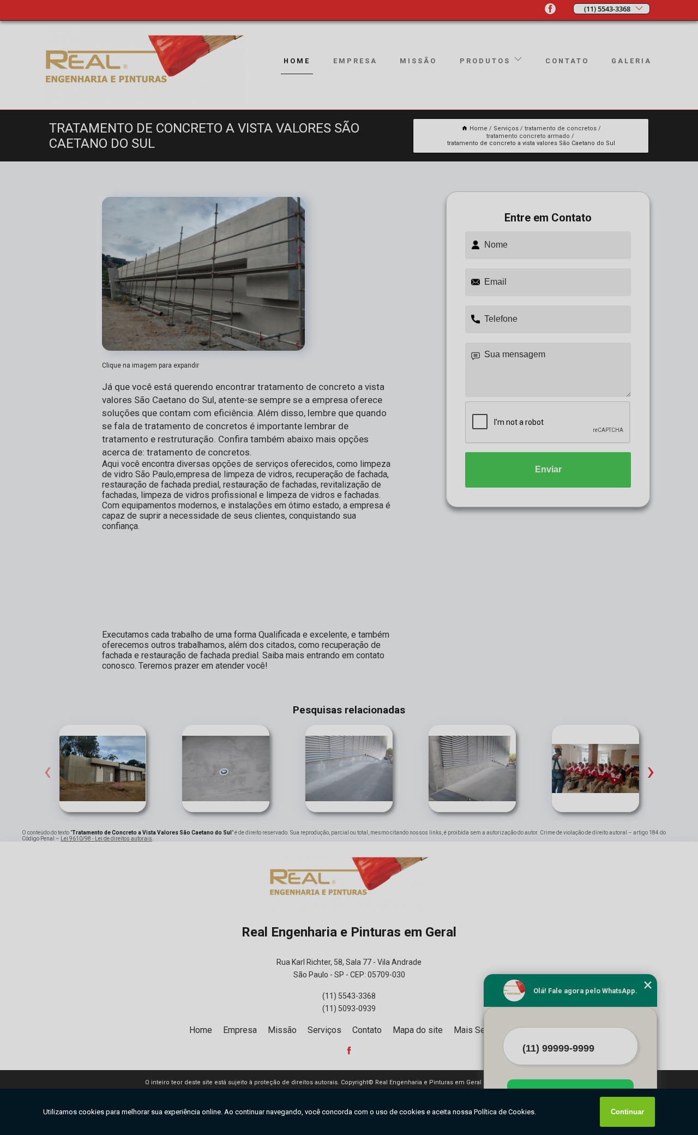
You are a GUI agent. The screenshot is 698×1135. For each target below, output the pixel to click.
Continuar (627, 1112)
